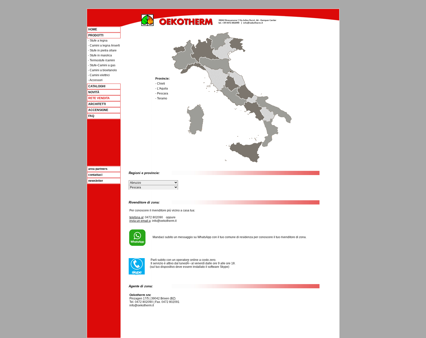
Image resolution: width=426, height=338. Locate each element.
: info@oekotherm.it (153, 221)
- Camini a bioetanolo (102, 70)
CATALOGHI (96, 86)
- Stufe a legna (97, 40)
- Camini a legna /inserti (104, 45)
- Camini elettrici (99, 75)
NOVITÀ (93, 92)
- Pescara (161, 93)
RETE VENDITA (99, 98)
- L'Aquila (161, 88)
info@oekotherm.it (141, 305)
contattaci (95, 175)
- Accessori (95, 80)
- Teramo (161, 98)
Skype (224, 267)
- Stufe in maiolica (100, 55)
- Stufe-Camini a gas (101, 65)
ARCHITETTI (97, 104)
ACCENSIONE (98, 110)
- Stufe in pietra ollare (102, 50)
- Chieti (160, 83)
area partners (97, 169)
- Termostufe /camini (101, 60)
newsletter (95, 180)
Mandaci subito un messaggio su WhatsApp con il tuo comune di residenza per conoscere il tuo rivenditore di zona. (226, 237)
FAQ (91, 116)
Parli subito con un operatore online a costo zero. (180, 260)
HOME (92, 29)
